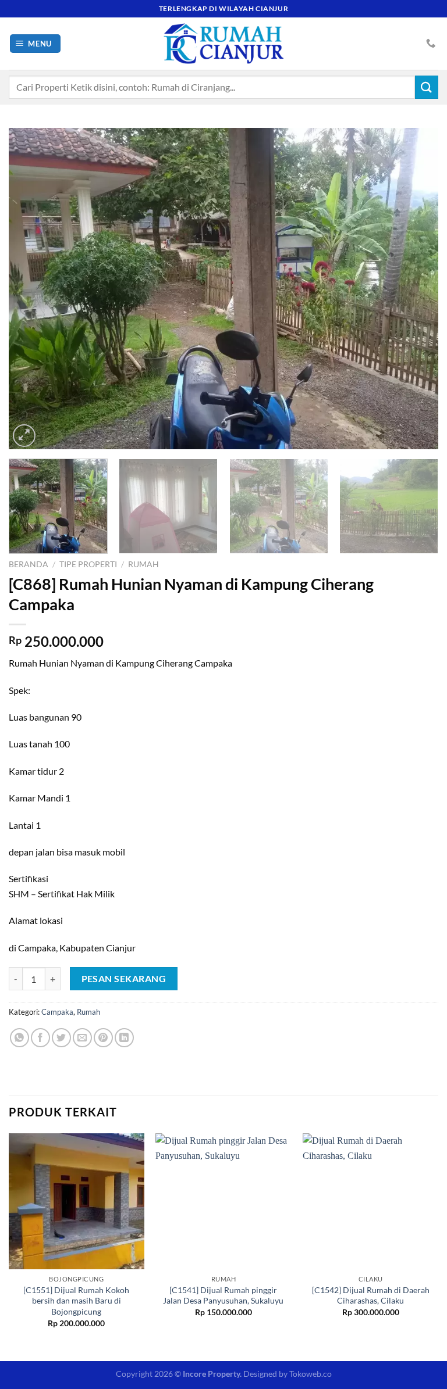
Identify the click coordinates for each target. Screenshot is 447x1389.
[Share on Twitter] (61, 1037)
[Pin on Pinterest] (103, 1037)
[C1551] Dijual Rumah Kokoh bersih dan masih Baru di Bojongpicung (76, 1300)
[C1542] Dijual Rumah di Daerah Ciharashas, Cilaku (371, 1295)
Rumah (143, 564)
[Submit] (426, 87)
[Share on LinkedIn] (124, 1037)
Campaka (57, 1011)
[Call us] (430, 43)
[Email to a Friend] (82, 1037)
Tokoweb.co (310, 1374)
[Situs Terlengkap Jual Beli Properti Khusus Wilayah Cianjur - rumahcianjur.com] (223, 43)
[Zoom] (24, 435)
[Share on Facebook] (40, 1037)
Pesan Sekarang (123, 978)
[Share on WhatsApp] (19, 1037)
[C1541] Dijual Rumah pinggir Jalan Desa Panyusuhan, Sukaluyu (223, 1295)
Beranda (28, 564)
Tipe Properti (88, 564)
